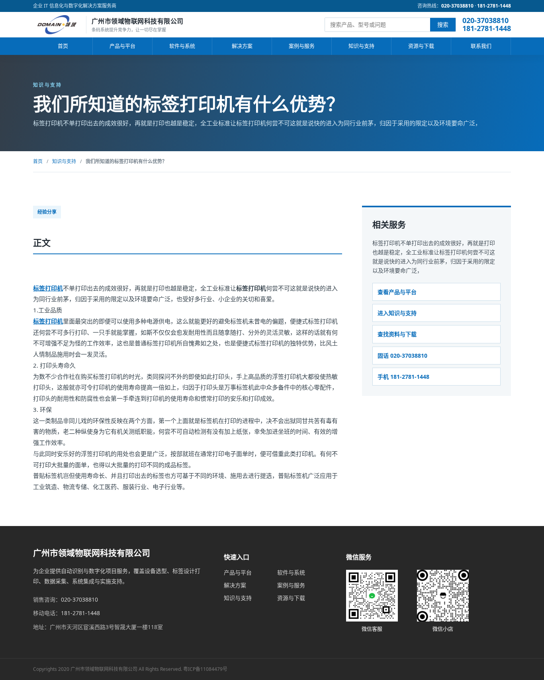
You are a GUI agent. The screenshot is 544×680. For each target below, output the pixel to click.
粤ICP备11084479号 (205, 669)
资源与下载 (421, 45)
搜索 (442, 24)
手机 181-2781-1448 (403, 376)
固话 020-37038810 (402, 355)
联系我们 (481, 45)
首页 (63, 45)
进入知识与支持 (397, 313)
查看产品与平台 (397, 292)
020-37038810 (457, 5)
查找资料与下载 (397, 334)
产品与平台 (122, 45)
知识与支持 (361, 45)
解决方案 (242, 45)
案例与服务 (302, 45)
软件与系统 (182, 45)
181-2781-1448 (494, 5)
